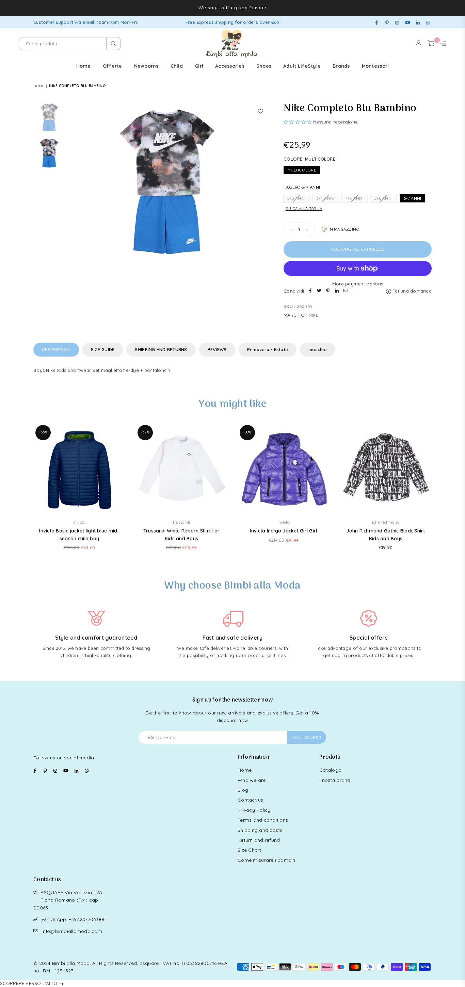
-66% (43, 432)
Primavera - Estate (267, 349)
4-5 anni (355, 198)
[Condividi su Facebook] (310, 291)
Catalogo (330, 770)
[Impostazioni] (441, 43)
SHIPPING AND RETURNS (161, 349)
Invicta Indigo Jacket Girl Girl (283, 531)
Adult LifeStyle (302, 66)
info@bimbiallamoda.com (72, 931)
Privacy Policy (254, 810)
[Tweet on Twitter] (319, 291)
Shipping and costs (260, 830)
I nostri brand (335, 780)
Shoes (263, 66)
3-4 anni (325, 198)
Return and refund (259, 840)
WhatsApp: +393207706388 (73, 919)
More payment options (357, 283)
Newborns (146, 66)
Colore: (309, 159)
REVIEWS (217, 349)
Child (177, 66)
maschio (317, 349)
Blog (243, 790)
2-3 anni (296, 198)
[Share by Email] (345, 291)
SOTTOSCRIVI (306, 737)
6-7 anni (412, 198)
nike (314, 315)
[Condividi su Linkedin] (336, 291)
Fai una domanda (411, 291)
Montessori (375, 66)
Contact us (250, 800)
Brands (341, 66)
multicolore (301, 169)
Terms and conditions (263, 820)
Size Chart (249, 850)
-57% (145, 432)
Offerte (112, 66)
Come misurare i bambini (267, 860)
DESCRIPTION (56, 349)
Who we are (252, 780)
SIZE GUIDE (103, 349)
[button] (298, 122)
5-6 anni (383, 198)
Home (83, 66)
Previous (75, 184)
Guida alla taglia (304, 208)
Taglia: (302, 187)
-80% (247, 432)
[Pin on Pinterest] (327, 291)
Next (262, 184)
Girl (199, 66)
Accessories (229, 66)
